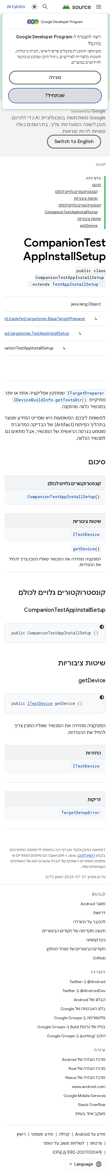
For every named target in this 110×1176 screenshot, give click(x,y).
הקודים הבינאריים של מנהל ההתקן (76, 948)
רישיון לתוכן (86, 855)
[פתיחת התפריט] (98, 7)
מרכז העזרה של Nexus (85, 1077)
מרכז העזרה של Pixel (87, 1068)
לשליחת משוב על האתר (63, 1143)
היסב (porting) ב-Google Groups (76, 1035)
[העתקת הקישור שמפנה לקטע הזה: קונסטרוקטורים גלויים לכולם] (12, 593)
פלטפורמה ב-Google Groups (79, 1017)
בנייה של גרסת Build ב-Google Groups (71, 1026)
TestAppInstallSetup (75, 284)
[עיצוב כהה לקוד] (101, 626)
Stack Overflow (91, 1104)
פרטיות (96, 1143)
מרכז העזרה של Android (83, 1059)
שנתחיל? (55, 95)
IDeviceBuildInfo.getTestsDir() (50, 400)
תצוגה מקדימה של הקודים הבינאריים (73, 930)
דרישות (99, 912)
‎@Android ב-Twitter (87, 981)
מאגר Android (92, 903)
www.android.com (88, 1086)
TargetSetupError (80, 812)
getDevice (84, 548)
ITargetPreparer (85, 393)
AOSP (100, 164)
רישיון (21, 1134)
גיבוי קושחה (95, 939)
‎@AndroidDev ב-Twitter (84, 990)
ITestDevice (86, 534)
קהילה (64, 1134)
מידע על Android (90, 1134)
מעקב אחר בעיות (90, 1113)
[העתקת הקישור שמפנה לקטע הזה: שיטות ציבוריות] (52, 663)
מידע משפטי (42, 1134)
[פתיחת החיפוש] (45, 6)
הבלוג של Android (89, 999)
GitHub (99, 957)
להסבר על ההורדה (89, 921)
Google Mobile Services (84, 1095)
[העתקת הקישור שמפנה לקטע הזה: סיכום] (82, 462)
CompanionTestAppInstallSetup (61, 496)
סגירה (55, 77)
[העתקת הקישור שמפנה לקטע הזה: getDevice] (72, 681)
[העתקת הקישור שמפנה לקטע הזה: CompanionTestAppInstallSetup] (18, 610)
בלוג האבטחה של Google (83, 1008)
